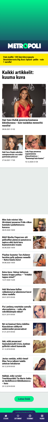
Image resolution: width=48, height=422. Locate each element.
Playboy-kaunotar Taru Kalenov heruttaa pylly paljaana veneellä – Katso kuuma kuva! (16, 257)
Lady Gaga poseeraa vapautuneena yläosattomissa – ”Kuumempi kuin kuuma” (34, 155)
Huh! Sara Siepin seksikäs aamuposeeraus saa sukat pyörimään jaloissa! (12, 154)
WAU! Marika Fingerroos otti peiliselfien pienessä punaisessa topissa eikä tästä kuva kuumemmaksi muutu (16, 241)
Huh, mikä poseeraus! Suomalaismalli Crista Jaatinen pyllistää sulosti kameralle (16, 344)
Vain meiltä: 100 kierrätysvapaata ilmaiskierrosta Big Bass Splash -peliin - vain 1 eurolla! (23, 59)
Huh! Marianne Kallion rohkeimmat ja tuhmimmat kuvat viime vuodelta (16, 292)
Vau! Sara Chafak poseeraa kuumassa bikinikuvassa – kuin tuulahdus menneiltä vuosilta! (22, 123)
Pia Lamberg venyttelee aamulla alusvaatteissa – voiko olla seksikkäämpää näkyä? (16, 309)
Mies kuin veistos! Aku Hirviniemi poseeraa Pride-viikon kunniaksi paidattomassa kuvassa (17, 223)
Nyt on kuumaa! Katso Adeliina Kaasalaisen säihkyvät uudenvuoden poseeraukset (15, 326)
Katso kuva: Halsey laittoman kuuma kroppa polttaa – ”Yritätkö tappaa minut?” (17, 274)
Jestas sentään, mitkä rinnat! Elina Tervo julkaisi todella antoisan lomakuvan (15, 361)
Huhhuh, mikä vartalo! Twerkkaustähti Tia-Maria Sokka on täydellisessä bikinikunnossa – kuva (16, 380)
